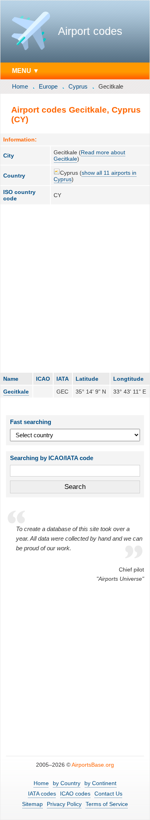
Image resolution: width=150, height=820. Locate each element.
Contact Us (108, 793)
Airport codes (90, 31)
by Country (66, 783)
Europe (48, 86)
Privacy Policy (64, 804)
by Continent (100, 783)
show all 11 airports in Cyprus (95, 176)
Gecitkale (16, 391)
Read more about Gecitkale (89, 155)
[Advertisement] (75, 288)
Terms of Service (107, 804)
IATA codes (42, 793)
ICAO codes (75, 793)
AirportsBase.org (93, 764)
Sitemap (32, 804)
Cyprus (78, 86)
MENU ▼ (25, 70)
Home (20, 86)
